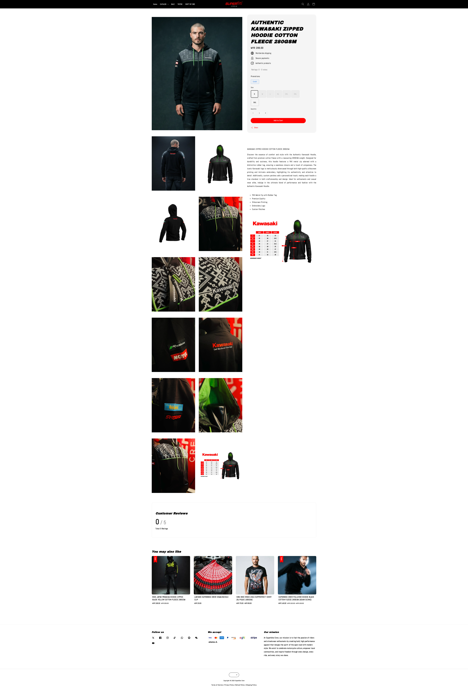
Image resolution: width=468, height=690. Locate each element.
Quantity (253, 109)
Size (252, 87)
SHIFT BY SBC (190, 4)
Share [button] (256, 127)
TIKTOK (180, 4)
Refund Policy (240, 685)
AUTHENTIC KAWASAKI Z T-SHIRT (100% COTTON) (22, 6)
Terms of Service (217, 685)
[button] (303, 4)
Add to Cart (278, 120)
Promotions (255, 76)
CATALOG (163, 4)
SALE (173, 4)
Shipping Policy (251, 685)
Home (155, 4)
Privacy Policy (229, 685)
